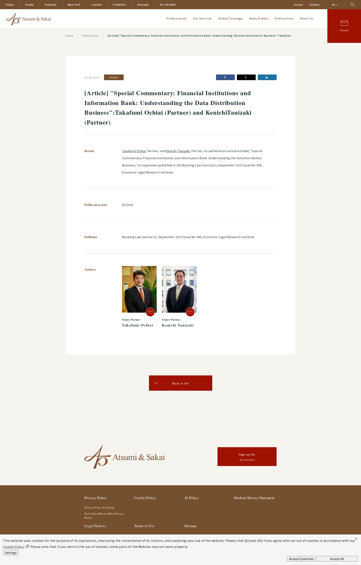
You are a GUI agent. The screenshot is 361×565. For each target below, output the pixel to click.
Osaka (29, 4)
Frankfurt (119, 4)
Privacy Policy (95, 497)
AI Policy (191, 497)
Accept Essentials (301, 559)
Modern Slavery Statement (254, 497)
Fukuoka (50, 4)
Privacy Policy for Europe (99, 507)
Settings (11, 553)
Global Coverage (230, 18)
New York (74, 4)
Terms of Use (144, 525)
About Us (306, 18)
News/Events (258, 18)
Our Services (202, 18)
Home (69, 35)
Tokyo (9, 4)
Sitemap (190, 525)
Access (298, 4)
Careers (314, 4)
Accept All (337, 559)
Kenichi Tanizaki (178, 151)
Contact (344, 30)
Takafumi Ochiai (134, 151)
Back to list (180, 383)
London (97, 4)
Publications (284, 18)
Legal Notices (95, 525)
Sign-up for (247, 456)
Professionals (177, 18)
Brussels (143, 4)
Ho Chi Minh (168, 4)
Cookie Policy (145, 497)
